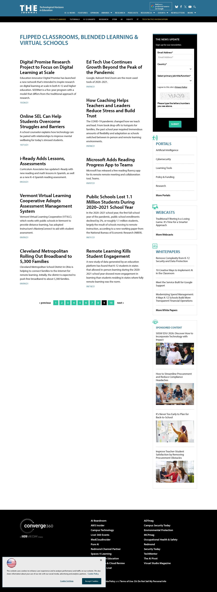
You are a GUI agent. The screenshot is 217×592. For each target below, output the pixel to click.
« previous (45, 302)
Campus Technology (102, 530)
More (190, 13)
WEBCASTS (165, 212)
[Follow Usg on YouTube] (190, 6)
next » (120, 302)
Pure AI (95, 544)
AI (122, 19)
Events (161, 13)
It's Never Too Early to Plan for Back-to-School (172, 415)
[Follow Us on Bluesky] (176, 6)
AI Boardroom (98, 520)
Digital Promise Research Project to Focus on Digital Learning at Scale (46, 67)
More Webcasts (164, 234)
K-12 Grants (89, 19)
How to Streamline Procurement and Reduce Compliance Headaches (174, 377)
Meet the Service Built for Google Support (174, 283)
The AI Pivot (151, 558)
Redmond (149, 544)
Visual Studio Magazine (157, 563)
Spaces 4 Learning (101, 553)
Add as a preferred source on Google (162, 6)
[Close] (101, 560)
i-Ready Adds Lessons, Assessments (42, 160)
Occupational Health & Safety (160, 539)
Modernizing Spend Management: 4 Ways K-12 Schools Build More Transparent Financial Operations (175, 297)
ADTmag (149, 520)
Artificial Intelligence (167, 150)
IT (137, 19)
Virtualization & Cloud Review (108, 563)
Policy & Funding (165, 177)
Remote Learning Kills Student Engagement (108, 253)
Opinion (94, 13)
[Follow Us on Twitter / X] (185, 7)
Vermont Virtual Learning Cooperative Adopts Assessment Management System (46, 203)
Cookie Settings (67, 581)
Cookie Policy (108, 581)
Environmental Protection (158, 530)
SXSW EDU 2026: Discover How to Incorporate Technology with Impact (174, 336)
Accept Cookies (91, 581)
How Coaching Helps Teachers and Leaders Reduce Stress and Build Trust (110, 108)
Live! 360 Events (100, 534)
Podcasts (133, 13)
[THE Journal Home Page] (42, 9)
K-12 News (70, 13)
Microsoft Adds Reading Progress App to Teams (110, 162)
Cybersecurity (163, 159)
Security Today (152, 549)
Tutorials (75, 19)
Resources (146, 13)
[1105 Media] (37, 553)
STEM (114, 19)
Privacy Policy (181, 87)
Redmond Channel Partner (106, 549)
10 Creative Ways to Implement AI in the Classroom (174, 271)
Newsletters (178, 13)
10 (111, 302)
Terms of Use (126, 581)
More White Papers (166, 310)
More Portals (163, 195)
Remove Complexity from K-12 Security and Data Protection (173, 259)
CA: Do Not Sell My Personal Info (150, 581)
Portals (163, 143)
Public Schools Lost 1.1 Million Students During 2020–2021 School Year (110, 202)
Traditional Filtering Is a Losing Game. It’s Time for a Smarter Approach (173, 222)
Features (83, 13)
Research (120, 13)
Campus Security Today (157, 525)
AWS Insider (97, 525)
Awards (105, 13)
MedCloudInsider (100, 539)
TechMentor (150, 553)
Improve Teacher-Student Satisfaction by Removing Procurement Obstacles (170, 454)
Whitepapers (168, 251)
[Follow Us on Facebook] (181, 6)
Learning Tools (164, 168)
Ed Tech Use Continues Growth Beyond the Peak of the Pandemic (114, 67)
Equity (130, 19)
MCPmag (149, 534)
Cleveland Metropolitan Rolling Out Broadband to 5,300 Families (46, 256)
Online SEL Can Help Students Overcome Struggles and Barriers (42, 121)
